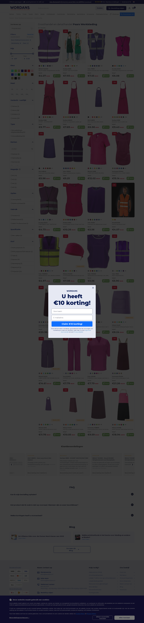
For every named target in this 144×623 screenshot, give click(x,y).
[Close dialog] (93, 288)
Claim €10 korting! (72, 324)
